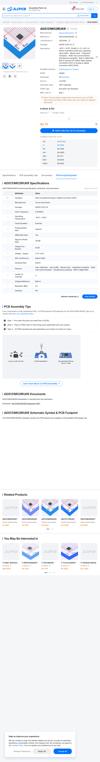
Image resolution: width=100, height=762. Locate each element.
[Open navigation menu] (3, 9)
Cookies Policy (17, 745)
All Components (31, 22)
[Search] (94, 15)
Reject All (42, 751)
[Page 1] (45, 572)
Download (65, 77)
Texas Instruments (66, 33)
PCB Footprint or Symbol (69, 69)
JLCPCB (5, 22)
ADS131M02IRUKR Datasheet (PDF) (26, 403)
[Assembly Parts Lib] (16, 9)
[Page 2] (50, 572)
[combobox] (38, 15)
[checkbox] (7, 198)
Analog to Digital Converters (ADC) (70, 22)
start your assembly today (22, 314)
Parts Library (17, 22)
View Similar (90, 296)
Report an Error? (91, 188)
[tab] (9, 175)
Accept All (62, 751)
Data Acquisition (47, 22)
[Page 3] (54, 572)
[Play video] (41, 357)
